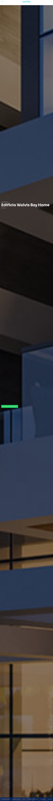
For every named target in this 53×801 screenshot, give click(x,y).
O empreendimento (5, 799)
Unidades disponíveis (32, 799)
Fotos (24, 799)
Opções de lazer (16, 799)
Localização (43, 799)
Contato (50, 799)
